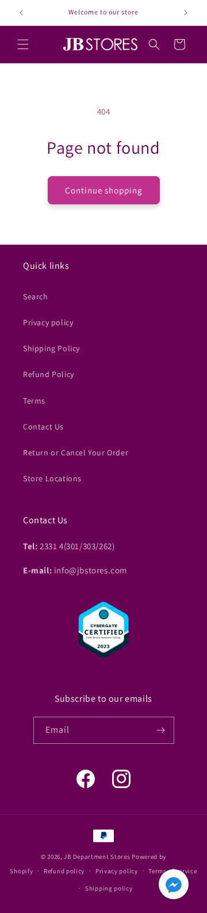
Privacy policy (48, 322)
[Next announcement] (185, 12)
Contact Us (43, 426)
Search (35, 296)
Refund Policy (48, 374)
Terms (34, 400)
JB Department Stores (97, 857)
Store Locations (52, 478)
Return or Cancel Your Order (75, 452)
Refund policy (64, 871)
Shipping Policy (51, 348)
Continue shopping (104, 190)
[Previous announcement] (21, 12)
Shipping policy (109, 888)
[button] (23, 44)
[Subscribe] (161, 730)
